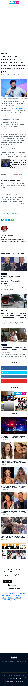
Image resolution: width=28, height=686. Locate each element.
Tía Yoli (4, 597)
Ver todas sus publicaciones (8, 245)
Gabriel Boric (18, 108)
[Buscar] (24, 2)
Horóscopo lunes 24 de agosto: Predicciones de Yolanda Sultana (14, 349)
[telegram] (9, 220)
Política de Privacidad (20, 683)
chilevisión (10, 597)
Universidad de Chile (17, 595)
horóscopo (18, 597)
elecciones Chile (14, 213)
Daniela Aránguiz (6, 599)
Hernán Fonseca (6, 74)
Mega (14, 599)
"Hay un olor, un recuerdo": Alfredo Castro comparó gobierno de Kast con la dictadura (11, 280)
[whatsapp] (12, 220)
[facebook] (2, 220)
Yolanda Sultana (6, 595)
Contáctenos (9, 683)
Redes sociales (21, 593)
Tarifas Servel (19, 681)
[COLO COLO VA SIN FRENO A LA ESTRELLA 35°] (18, 401)
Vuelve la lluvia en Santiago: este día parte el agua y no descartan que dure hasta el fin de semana (14, 315)
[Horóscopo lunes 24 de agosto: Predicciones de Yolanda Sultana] (14, 335)
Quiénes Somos (9, 681)
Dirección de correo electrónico (10, 576)
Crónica (23, 254)
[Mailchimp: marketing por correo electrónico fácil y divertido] (12, 585)
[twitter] (5, 220)
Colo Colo (4, 593)
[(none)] (4, 228)
